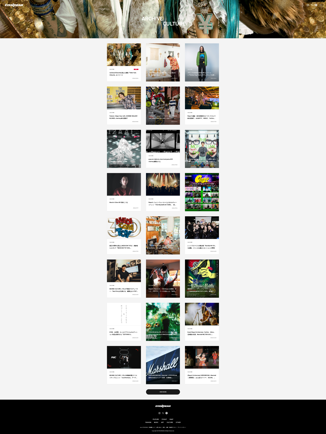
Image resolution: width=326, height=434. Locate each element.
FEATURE (156, 419)
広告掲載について (152, 427)
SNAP (171, 419)
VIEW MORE (163, 392)
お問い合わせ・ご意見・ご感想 (162, 427)
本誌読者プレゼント (173, 427)
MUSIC (156, 422)
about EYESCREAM (144, 427)
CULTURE (112, 69)
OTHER (178, 422)
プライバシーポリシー (182, 427)
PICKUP (164, 419)
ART (162, 422)
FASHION (148, 422)
